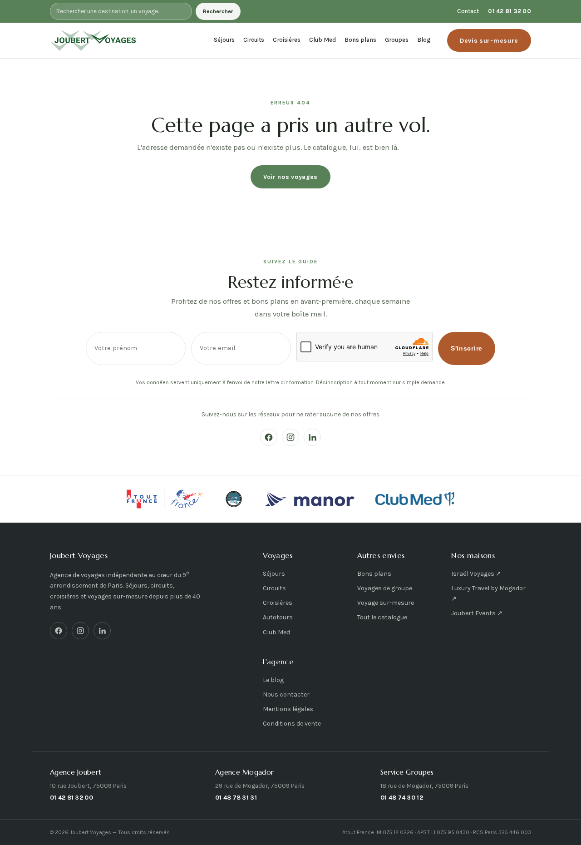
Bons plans (360, 39)
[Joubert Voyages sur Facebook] (268, 437)
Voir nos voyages (290, 176)
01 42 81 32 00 (509, 11)
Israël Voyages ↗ (476, 574)
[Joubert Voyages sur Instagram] (290, 437)
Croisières (286, 39)
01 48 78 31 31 (236, 797)
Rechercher (218, 11)
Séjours (224, 39)
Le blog (273, 680)
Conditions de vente (292, 723)
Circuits (253, 39)
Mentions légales (288, 709)
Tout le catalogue (382, 617)
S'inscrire (467, 348)
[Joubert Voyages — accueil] (93, 40)
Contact (468, 11)
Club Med (322, 39)
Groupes (397, 39)
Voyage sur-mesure (385, 603)
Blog (424, 39)
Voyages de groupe (384, 588)
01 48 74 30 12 (401, 797)
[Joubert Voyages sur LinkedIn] (312, 437)
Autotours (278, 617)
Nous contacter (286, 694)
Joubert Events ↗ (476, 613)
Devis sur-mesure (489, 40)
